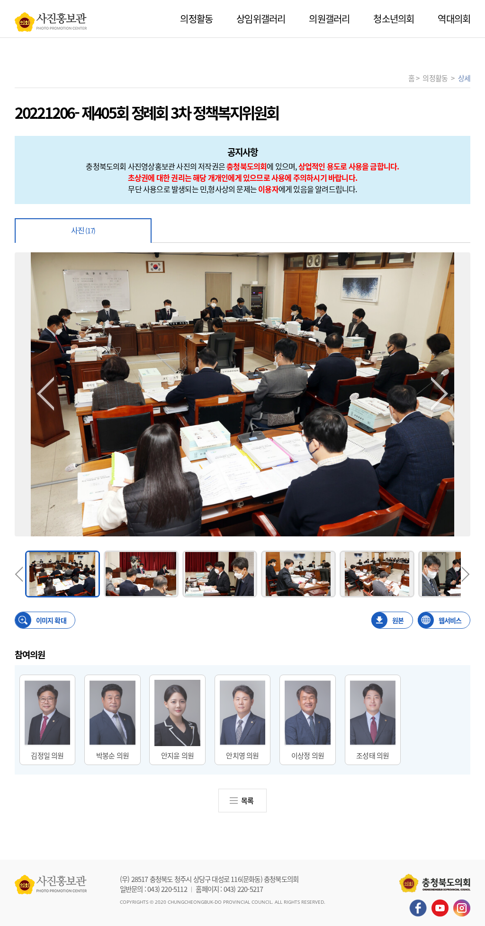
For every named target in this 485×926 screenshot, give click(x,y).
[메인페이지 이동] (51, 19)
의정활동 (196, 19)
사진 (83, 230)
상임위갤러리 (260, 19)
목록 (247, 800)
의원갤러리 (329, 19)
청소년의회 (393, 19)
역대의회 (454, 19)
